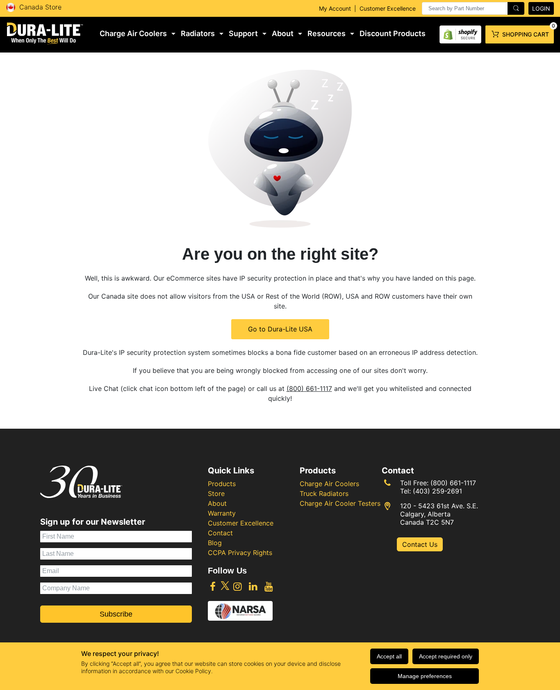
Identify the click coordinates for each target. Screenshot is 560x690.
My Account (335, 8)
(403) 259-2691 (437, 491)
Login (541, 8)
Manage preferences (425, 676)
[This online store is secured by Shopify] (460, 32)
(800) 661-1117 (309, 388)
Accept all (389, 656)
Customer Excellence (388, 8)
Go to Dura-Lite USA (280, 329)
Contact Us (419, 544)
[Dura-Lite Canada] (45, 33)
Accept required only (445, 656)
